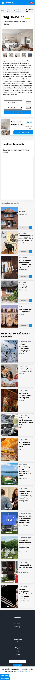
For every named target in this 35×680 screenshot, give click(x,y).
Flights (17, 648)
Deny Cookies (5, 675)
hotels (2, 10)
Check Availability (18, 112)
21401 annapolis (18, 10)
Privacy (17, 627)
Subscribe (17, 666)
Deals (17, 651)
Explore (17, 654)
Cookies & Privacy (23, 671)
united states (8, 10)
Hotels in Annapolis (10, 203)
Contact (17, 624)
